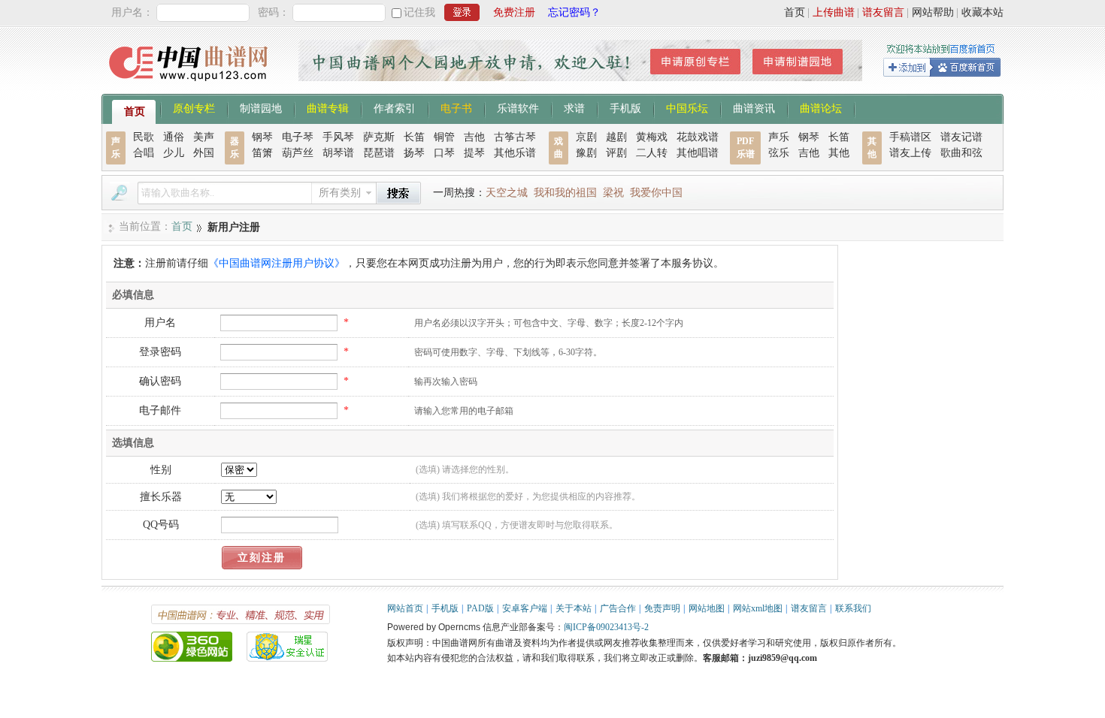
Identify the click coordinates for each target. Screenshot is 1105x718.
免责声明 (662, 608)
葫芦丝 (297, 152)
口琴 (444, 152)
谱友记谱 (961, 137)
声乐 (778, 137)
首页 (794, 12)
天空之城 (507, 192)
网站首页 (405, 608)
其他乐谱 (515, 152)
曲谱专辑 (328, 107)
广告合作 (618, 608)
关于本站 (574, 608)
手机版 (625, 107)
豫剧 (586, 152)
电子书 (456, 107)
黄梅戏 (652, 137)
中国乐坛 (687, 107)
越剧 (616, 137)
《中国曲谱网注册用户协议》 (276, 263)
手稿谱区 (910, 137)
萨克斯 (379, 137)
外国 (203, 152)
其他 (838, 152)
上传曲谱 (834, 12)
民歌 (143, 137)
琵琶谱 (379, 152)
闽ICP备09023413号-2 (606, 627)
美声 (203, 137)
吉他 (474, 137)
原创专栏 (194, 107)
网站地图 (707, 608)
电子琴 (297, 137)
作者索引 (395, 107)
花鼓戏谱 (698, 137)
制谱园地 (261, 107)
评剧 (616, 152)
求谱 (574, 107)
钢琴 (262, 137)
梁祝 (613, 192)
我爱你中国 (656, 192)
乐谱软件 (518, 107)
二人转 (652, 152)
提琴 (474, 152)
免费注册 (514, 12)
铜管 (444, 137)
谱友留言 (883, 12)
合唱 (143, 152)
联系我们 (853, 608)
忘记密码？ (574, 12)
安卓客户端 (524, 608)
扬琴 (414, 152)
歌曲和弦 (961, 152)
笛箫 (262, 152)
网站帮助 (933, 12)
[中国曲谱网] (190, 86)
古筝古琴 (515, 137)
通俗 (173, 137)
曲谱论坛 (821, 107)
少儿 (173, 152)
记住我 (419, 12)
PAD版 (480, 608)
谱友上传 (910, 152)
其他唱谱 (698, 152)
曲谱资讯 (754, 107)
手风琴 (338, 137)
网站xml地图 (758, 608)
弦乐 (778, 152)
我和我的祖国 (565, 192)
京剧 (586, 137)
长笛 (414, 137)
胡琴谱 (338, 152)
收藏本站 (982, 12)
